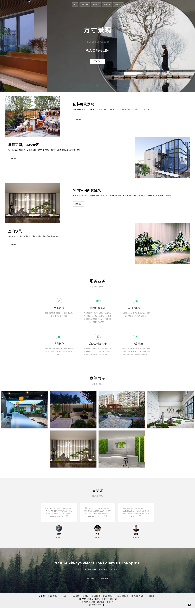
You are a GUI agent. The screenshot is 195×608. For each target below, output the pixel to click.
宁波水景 (63, 596)
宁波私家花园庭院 (121, 596)
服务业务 (96, 4)
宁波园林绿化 (151, 596)
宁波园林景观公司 (137, 596)
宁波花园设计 (53, 596)
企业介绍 (84, 4)
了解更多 (97, 61)
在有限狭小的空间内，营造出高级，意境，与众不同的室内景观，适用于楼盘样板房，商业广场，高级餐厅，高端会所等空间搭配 (122, 196)
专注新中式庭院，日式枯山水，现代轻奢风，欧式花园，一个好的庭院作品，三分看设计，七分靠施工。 (113, 109)
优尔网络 (113, 599)
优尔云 (94, 599)
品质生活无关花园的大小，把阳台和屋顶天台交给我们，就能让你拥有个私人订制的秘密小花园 (44, 150)
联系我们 (118, 4)
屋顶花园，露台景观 (23, 145)
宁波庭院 (84, 596)
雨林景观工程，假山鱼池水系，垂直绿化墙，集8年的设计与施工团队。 (35, 236)
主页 (75, 4)
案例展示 (107, 4)
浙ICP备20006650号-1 (97, 605)
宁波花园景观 (95, 596)
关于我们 (90, 578)
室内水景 (15, 231)
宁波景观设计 (108, 596)
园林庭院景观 (83, 104)
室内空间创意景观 (87, 190)
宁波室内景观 (74, 596)
